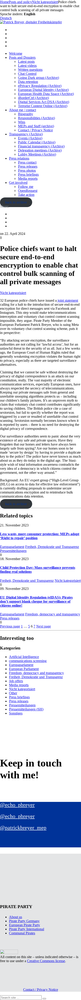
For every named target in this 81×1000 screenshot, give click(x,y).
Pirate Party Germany (24, 921)
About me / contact (22, 110)
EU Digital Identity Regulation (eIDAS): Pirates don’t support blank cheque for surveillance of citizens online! (36, 601)
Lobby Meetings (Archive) (37, 154)
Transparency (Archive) (26, 134)
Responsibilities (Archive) (36, 118)
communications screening (28, 661)
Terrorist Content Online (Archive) (42, 106)
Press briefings (28, 174)
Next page (43, 626)
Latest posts (26, 61)
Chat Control (27, 74)
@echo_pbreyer (17, 805)
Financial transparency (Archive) (41, 146)
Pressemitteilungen (13, 551)
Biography (25, 114)
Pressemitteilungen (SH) (26, 709)
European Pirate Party (24, 925)
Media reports (28, 178)
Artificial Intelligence (24, 657)
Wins (21, 122)
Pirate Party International (26, 929)
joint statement (67, 300)
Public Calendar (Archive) (36, 142)
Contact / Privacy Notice (35, 130)
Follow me (25, 186)
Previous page (10, 626)
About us (15, 917)
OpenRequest (27, 191)
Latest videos (27, 65)
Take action (26, 195)
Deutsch (6, 18)
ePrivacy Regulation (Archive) (39, 86)
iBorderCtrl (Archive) (33, 98)
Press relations (19, 158)
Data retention (28, 82)
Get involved (18, 182)
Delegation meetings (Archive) (40, 150)
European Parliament (24, 669)
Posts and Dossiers (22, 57)
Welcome (15, 53)
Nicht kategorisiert (13, 293)
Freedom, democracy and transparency (52, 614)
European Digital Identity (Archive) (43, 90)
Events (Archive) (30, 138)
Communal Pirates (22, 933)
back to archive (16, 202)
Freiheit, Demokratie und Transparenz (52, 547)
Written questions (30, 69)
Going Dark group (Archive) (38, 78)
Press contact (27, 162)
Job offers (16, 681)
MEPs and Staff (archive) (36, 126)
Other (13, 693)
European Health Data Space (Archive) (46, 94)
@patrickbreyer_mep (23, 828)
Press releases (27, 166)
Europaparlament (12, 547)
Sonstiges (15, 713)
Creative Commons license (46, 961)
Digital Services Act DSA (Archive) (43, 102)
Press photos (27, 170)
